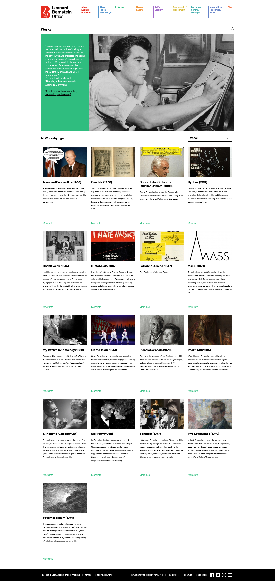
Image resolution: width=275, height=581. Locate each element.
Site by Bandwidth (103, 575)
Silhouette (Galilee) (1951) (60, 434)
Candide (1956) (101, 182)
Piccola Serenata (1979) (156, 350)
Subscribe (201, 575)
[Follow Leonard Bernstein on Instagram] (224, 575)
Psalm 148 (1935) (199, 350)
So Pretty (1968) (102, 434)
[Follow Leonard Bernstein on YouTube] (230, 575)
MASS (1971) (196, 266)
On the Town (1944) (104, 350)
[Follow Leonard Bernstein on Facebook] (212, 575)
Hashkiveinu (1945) (56, 266)
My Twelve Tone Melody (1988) (63, 350)
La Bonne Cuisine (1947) (156, 266)
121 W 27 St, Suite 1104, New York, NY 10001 (148, 575)
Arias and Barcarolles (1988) (62, 182)
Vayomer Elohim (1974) (58, 518)
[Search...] (231, 29)
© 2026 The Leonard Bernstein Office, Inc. (61, 575)
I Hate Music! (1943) (104, 266)
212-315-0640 (174, 575)
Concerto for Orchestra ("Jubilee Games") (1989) (156, 184)
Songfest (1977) (150, 434)
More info (48, 223)
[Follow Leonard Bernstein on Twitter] (218, 575)
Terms (88, 575)
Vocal (194, 138)
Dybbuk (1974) (197, 182)
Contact (188, 575)
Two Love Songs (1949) (203, 434)
